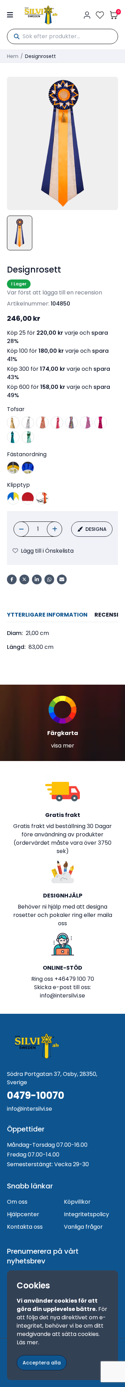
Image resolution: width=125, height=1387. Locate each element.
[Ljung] (86, 422)
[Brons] (42, 422)
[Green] (28, 437)
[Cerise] (57, 422)
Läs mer (27, 1342)
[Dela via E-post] (62, 579)
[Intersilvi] (41, 15)
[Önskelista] (100, 15)
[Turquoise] (13, 437)
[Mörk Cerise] (100, 422)
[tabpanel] (62, 640)
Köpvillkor (77, 1202)
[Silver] (28, 422)
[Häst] (13, 467)
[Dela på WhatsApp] (49, 579)
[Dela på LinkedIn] (37, 579)
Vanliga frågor (83, 1227)
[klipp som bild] (42, 498)
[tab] (47, 615)
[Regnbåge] (71, 422)
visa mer (62, 746)
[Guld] (13, 422)
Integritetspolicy (86, 1214)
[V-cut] (13, 498)
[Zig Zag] (28, 498)
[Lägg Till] (54, 529)
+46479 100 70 (74, 979)
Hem (12, 56)
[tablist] (62, 615)
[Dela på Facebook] (12, 579)
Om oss (17, 1202)
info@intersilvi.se (62, 996)
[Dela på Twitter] (24, 579)
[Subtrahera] (21, 529)
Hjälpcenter (23, 1214)
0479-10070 (35, 1095)
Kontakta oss (25, 1227)
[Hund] (28, 467)
